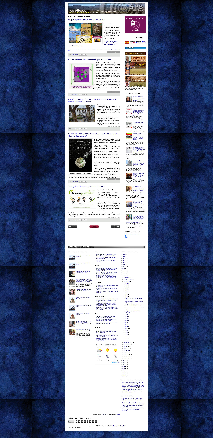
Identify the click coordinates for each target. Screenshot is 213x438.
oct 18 (126, 318)
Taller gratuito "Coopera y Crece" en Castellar (86, 187)
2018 (123, 270)
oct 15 (126, 322)
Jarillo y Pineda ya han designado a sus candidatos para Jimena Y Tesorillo (139, 98)
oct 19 (126, 316)
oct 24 (126, 293)
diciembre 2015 (127, 277)
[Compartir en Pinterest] (86, 55)
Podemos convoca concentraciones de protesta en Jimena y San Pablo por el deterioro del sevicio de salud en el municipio (138, 136)
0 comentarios (75, 54)
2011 (123, 366)
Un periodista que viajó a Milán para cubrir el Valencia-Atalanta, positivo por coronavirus (106, 255)
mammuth (104, 414)
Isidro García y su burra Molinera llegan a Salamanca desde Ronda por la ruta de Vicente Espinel (84, 280)
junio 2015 (126, 348)
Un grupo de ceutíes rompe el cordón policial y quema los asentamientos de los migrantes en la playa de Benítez (107, 308)
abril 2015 (126, 352)
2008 (123, 372)
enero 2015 (126, 358)
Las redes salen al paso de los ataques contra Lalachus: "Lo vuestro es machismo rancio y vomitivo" (132, 400)
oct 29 (126, 285)
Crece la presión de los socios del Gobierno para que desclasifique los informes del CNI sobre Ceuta (107, 300)
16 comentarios (75, 94)
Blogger (118, 414)
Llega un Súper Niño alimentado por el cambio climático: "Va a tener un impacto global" (106, 273)
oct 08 (126, 334)
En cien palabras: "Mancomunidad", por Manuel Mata (89, 60)
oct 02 (126, 338)
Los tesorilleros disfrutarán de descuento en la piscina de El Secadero (83, 331)
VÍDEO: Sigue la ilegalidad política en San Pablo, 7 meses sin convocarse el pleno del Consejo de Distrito (84, 323)
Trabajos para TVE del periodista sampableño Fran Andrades (83, 290)
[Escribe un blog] (81, 55)
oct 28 (126, 287)
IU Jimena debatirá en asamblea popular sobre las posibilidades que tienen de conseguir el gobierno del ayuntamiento (138, 112)
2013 (123, 362)
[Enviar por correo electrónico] (79, 55)
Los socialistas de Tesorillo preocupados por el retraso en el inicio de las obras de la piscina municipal (139, 189)
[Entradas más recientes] (72, 226)
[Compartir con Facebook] (84, 55)
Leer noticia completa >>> (113, 52)
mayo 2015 (126, 350)
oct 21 (126, 296)
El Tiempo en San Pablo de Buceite (107, 344)
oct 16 (126, 320)
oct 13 (126, 326)
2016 (123, 274)
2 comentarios (75, 181)
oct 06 (126, 336)
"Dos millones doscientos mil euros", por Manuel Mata (138, 124)
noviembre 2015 (127, 279)
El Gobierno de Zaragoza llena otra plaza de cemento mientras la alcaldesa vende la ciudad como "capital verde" (106, 331)
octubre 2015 (127, 281)
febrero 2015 (127, 356)
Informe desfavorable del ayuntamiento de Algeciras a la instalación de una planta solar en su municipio (138, 204)
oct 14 (126, 324)
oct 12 (126, 328)
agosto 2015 (127, 344)
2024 (123, 258)
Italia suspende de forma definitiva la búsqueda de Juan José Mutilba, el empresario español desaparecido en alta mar (106, 269)
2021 (123, 264)
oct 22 (126, 294)
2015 (123, 276)
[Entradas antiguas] (115, 226)
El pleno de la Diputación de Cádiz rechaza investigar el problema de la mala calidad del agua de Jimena (138, 176)
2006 (123, 376)
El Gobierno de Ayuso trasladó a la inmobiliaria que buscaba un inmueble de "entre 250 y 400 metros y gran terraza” (106, 339)
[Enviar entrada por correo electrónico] (70, 54)
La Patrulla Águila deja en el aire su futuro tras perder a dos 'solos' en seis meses (106, 320)
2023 (123, 260)
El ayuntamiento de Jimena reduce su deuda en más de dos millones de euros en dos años (138, 162)
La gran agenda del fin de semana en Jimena (86, 20)
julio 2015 (126, 346)
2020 (123, 266)
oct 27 (126, 289)
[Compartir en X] (83, 55)
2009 (123, 370)
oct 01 (126, 340)
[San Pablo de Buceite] (126, 237)
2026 (123, 254)
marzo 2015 (126, 354)
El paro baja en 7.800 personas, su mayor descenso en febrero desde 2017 (105, 317)
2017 (123, 272)
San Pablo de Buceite (129, 234)
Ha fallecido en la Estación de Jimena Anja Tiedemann (83, 272)
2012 (123, 364)
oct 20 (126, 314)
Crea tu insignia (137, 234)
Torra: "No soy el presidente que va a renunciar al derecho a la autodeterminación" (107, 323)
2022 (123, 262)
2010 (123, 368)
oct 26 (126, 291)
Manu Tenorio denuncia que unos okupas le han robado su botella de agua (133, 383)
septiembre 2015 (128, 342)
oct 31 (126, 283)
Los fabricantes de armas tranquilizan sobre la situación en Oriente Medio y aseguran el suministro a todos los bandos (132, 391)
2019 (123, 268)
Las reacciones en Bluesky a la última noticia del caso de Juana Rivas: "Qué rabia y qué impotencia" (133, 409)
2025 (123, 256)
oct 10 (126, 330)
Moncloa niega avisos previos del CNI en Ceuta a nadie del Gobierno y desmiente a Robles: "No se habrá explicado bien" (107, 335)
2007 (123, 374)
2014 (123, 360)
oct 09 (126, 332)
